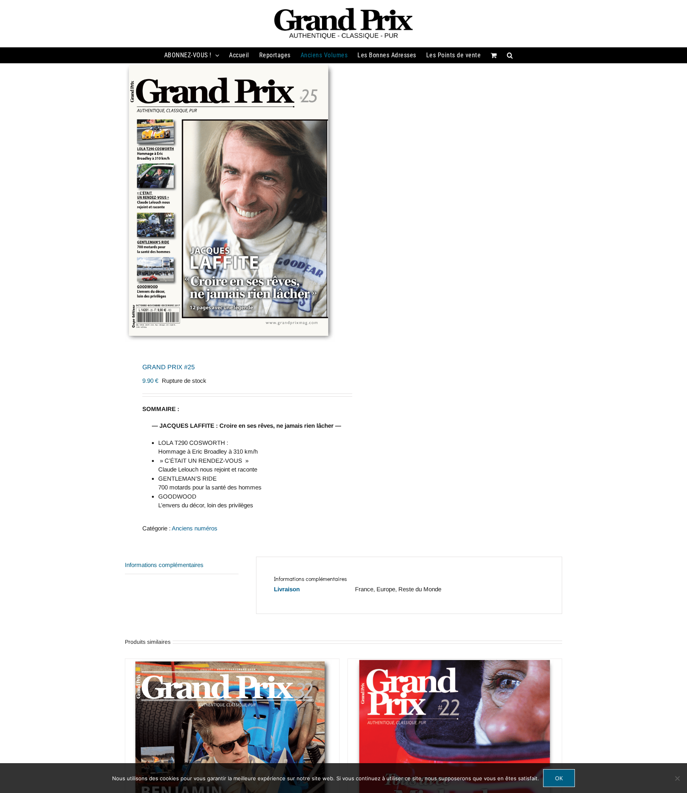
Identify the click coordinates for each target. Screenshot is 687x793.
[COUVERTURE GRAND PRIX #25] (230, 202)
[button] (510, 55)
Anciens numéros (194, 528)
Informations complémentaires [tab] (164, 564)
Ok (559, 778)
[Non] (677, 778)
